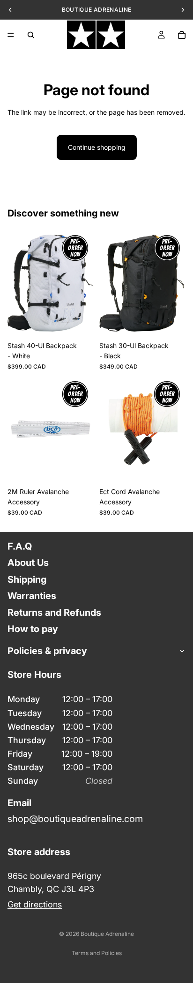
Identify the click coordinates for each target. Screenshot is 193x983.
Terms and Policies (97, 952)
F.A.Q (19, 546)
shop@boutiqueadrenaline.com (75, 818)
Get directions (34, 904)
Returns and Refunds (54, 612)
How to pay (32, 628)
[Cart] (181, 35)
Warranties (31, 595)
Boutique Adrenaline (107, 933)
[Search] (31, 35)
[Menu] (11, 35)
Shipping (26, 579)
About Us (28, 562)
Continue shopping (97, 147)
